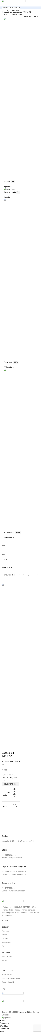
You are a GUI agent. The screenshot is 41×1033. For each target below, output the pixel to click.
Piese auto (5, 931)
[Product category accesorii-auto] (20, 276)
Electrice (5, 935)
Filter (6, 559)
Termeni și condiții (8, 982)
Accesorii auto (7, 761)
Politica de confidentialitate (11, 978)
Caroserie (5, 938)
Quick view (10, 748)
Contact (4, 960)
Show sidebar (9, 575)
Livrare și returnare (8, 964)
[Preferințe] (16, 748)
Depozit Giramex (7, 956)
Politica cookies (7, 974)
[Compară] (4, 748)
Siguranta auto (7, 946)
